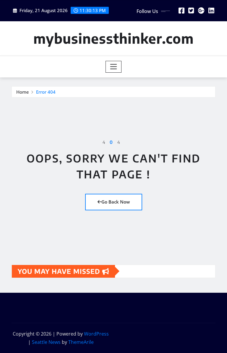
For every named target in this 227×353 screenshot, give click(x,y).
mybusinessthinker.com (113, 38)
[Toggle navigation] (114, 67)
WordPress (96, 334)
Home (22, 92)
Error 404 (46, 92)
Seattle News (46, 342)
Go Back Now (115, 202)
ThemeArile (81, 342)
